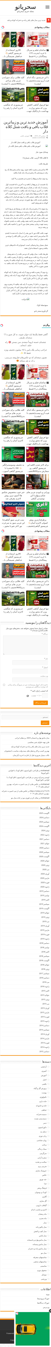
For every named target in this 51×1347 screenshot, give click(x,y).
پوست (44, 1093)
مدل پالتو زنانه (41, 1227)
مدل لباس (43, 1236)
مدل (45, 1223)
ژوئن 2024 (45, 830)
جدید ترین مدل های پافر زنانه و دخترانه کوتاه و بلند (26, 20)
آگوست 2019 (44, 908)
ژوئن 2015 (45, 999)
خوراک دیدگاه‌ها (43, 1303)
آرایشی (44, 1067)
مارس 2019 (44, 930)
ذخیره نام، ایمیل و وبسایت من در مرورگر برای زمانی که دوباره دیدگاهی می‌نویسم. (28, 686)
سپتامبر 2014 (44, 1030)
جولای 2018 (44, 965)
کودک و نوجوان (41, 1192)
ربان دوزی (43, 1136)
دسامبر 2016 (44, 978)
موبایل (44, 1275)
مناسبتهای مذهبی (40, 1262)
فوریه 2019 (45, 934)
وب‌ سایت (44, 676)
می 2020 (45, 869)
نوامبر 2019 (44, 895)
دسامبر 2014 (44, 1025)
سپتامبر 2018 (44, 956)
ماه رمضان (42, 1214)
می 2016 (45, 982)
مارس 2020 (44, 878)
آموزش (27, 136)
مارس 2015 (44, 1012)
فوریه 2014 (45, 1043)
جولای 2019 (44, 913)
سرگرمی (43, 1153)
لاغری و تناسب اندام (39, 1210)
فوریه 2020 (45, 882)
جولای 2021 (44, 843)
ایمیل (45, 667)
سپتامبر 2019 (44, 904)
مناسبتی (43, 1266)
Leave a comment (38, 138)
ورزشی (44, 1279)
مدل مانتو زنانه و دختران (37, 1249)
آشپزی (44, 1071)
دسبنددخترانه (41, 1114)
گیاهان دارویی (41, 1205)
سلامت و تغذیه (41, 1162)
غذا (45, 1184)
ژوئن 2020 (45, 865)
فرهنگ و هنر (42, 1188)
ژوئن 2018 (45, 969)
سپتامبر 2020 (44, 852)
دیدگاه (45, 634)
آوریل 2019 (45, 926)
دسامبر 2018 (44, 943)
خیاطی (44, 1110)
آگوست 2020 (44, 856)
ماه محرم (43, 1218)
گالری (44, 1197)
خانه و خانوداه (41, 1106)
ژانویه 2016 (44, 986)
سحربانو (25, 6)
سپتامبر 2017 (44, 973)
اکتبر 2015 (45, 991)
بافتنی (22, 136)
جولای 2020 (44, 861)
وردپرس (46, 1307)
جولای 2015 (44, 995)
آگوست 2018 (44, 960)
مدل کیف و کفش (40, 1231)
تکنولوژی (43, 1097)
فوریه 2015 (45, 1017)
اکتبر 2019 (45, 900)
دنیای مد (43, 1132)
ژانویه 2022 (44, 835)
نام (46, 659)
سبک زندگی (42, 1149)
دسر (45, 1123)
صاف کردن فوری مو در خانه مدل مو (24, 798)
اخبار (45, 1080)
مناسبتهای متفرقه (40, 1257)
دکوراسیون (42, 1127)
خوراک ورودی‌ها (43, 1299)
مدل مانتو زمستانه (40, 1244)
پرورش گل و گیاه (40, 1088)
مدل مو (44, 1253)
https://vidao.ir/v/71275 (39, 791)
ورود (47, 1294)
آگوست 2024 (44, 826)
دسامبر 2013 (44, 1051)
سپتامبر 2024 (44, 822)
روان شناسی (42, 1140)
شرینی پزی (42, 1166)
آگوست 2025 (44, 813)
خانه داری (43, 1101)
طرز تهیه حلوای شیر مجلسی (38, 742)
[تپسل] (27, 365)
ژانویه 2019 (44, 939)
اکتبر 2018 (45, 952)
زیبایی (44, 1145)
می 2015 (45, 1004)
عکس (44, 1175)
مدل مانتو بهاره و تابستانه (37, 1240)
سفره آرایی (42, 1158)
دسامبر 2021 (44, 839)
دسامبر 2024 (44, 817)
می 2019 (45, 921)
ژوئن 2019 (45, 917)
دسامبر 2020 (44, 848)
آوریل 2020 (45, 874)
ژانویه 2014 (44, 1047)
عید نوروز (43, 1179)
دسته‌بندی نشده (40, 1119)
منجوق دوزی (42, 1270)
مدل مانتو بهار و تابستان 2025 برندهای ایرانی (32, 738)
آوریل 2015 (45, 1008)
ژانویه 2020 (44, 887)
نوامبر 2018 (44, 947)
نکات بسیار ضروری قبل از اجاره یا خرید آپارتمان (31, 755)
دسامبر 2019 (44, 891)
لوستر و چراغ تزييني (41, 777)
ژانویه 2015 (44, 1021)
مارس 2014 (44, 1038)
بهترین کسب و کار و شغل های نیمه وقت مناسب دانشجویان (26, 751)
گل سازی (43, 1201)
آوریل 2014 (45, 1034)
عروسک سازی (41, 1171)
